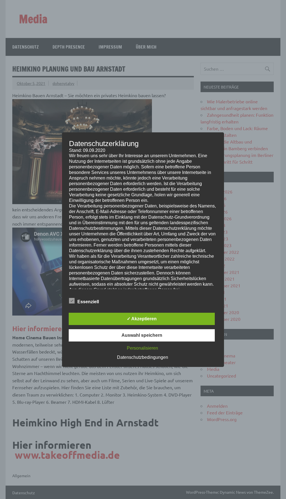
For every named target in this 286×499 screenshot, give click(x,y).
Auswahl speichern (141, 335)
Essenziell (88, 301)
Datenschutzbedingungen (142, 357)
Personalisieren (142, 348)
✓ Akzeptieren (142, 318)
